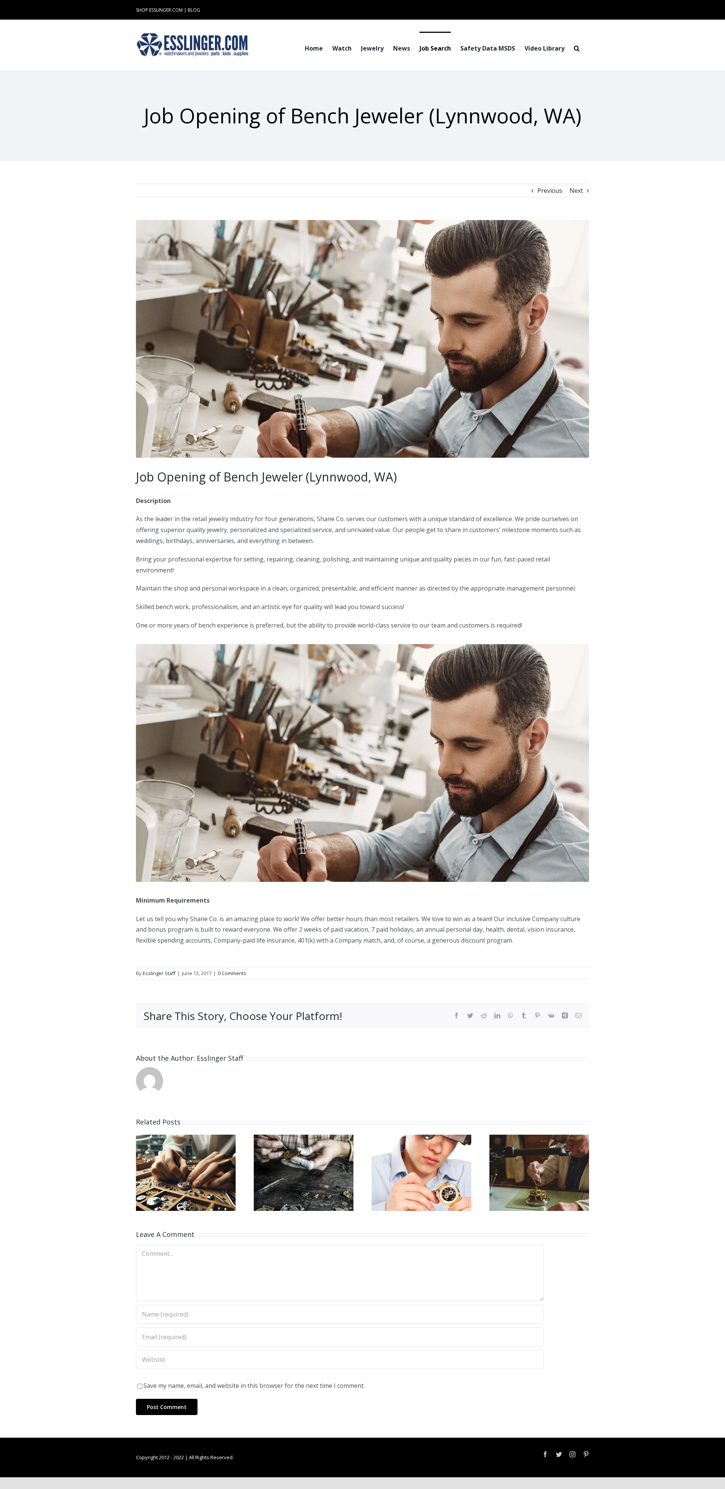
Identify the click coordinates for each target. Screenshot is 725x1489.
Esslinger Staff (159, 973)
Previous (549, 190)
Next (576, 190)
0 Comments (232, 973)
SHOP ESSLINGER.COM (159, 10)
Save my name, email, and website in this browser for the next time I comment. (254, 1385)
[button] (577, 47)
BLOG (194, 10)
